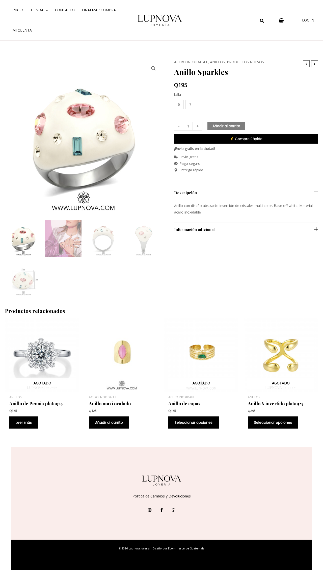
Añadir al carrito (226, 125)
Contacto (65, 10)
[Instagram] (149, 510)
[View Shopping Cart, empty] (281, 20)
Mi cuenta (22, 30)
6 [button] (179, 104)
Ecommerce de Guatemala (186, 548)
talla (177, 94)
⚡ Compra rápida (246, 138)
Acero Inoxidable (191, 62)
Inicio (17, 10)
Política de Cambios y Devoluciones (161, 496)
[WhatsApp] (173, 510)
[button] (262, 21)
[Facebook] (161, 510)
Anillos (217, 62)
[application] (45, 10)
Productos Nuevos (245, 62)
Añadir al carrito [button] (109, 422)
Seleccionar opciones (193, 422)
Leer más (24, 422)
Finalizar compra (99, 10)
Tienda (36, 10)
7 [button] (190, 104)
